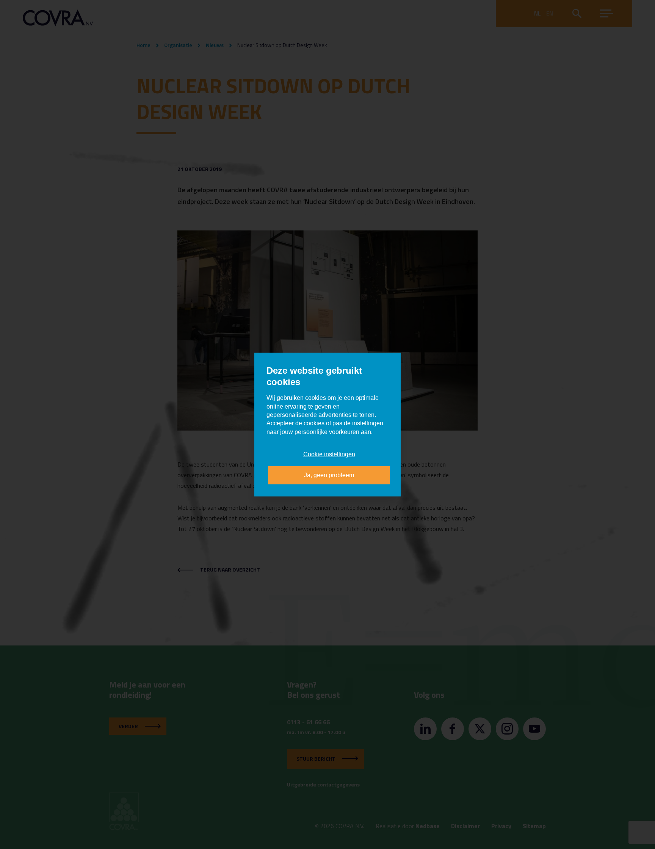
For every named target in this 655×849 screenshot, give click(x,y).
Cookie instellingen (329, 454)
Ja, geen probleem (329, 474)
